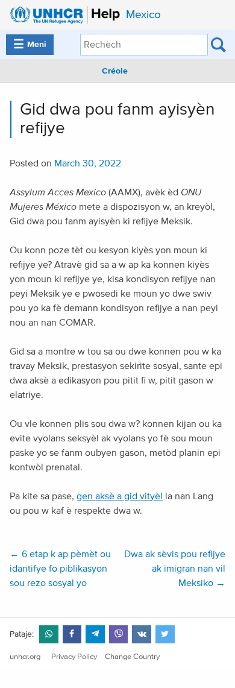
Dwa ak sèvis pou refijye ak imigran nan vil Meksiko (174, 568)
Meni (29, 45)
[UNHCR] (62, 15)
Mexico (143, 15)
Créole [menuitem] (115, 71)
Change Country (132, 657)
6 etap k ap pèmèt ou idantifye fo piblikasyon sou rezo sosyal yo (60, 568)
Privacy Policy (74, 657)
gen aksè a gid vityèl (120, 496)
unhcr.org (25, 657)
